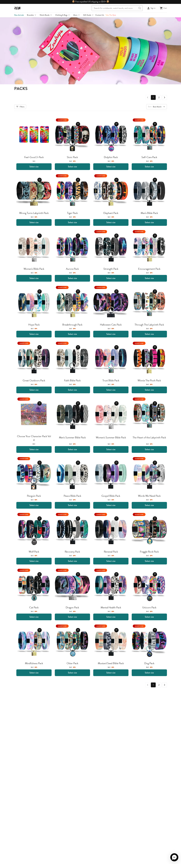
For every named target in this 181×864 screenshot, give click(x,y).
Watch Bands (44, 15)
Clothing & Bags (61, 15)
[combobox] (117, 8)
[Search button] (140, 8)
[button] (174, 857)
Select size (33, 166)
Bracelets (30, 15)
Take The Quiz (111, 15)
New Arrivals (19, 15)
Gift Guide (87, 15)
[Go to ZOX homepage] (17, 8)
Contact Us (99, 15)
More (75, 15)
